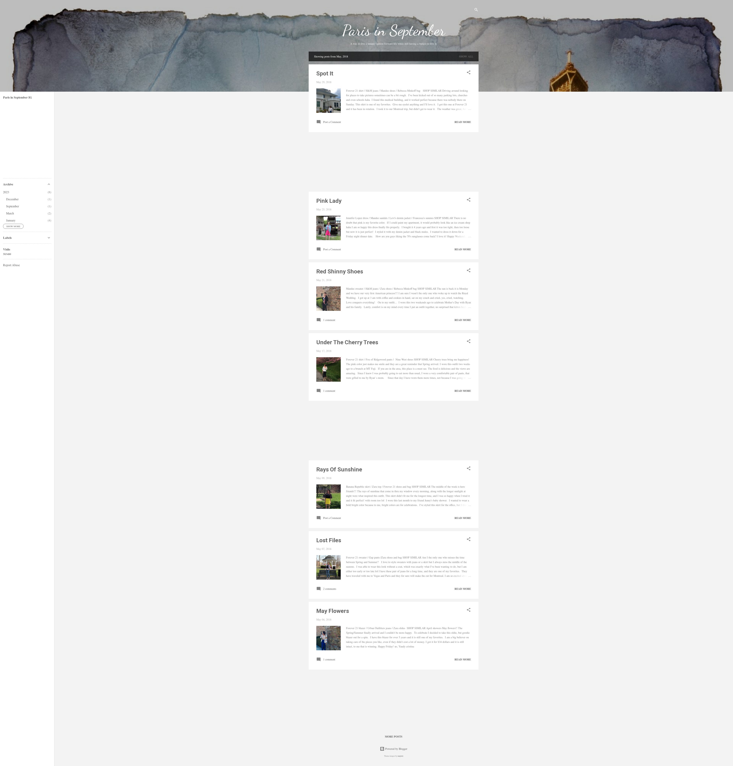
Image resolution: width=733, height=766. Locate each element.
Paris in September (393, 30)
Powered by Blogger (395, 749)
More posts (393, 736)
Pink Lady (328, 200)
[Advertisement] (394, 162)
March (10, 213)
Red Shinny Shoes (339, 271)
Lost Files (328, 540)
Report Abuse (11, 265)
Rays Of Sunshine (339, 469)
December (12, 199)
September (12, 206)
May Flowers (332, 611)
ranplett (400, 756)
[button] (468, 73)
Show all (466, 56)
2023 (6, 192)
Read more (462, 122)
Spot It (324, 73)
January (10, 220)
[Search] (476, 10)
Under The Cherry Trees (347, 342)
